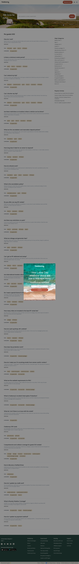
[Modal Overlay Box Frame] (39, 282)
